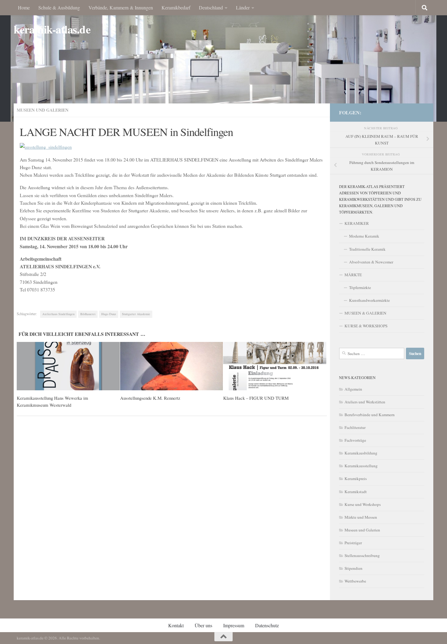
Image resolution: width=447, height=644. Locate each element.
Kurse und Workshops (363, 504)
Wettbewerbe (355, 581)
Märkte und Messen (361, 517)
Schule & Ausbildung (59, 7)
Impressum (233, 625)
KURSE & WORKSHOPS (366, 326)
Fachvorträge (355, 440)
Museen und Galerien (42, 110)
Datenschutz (267, 625)
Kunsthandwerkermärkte (369, 300)
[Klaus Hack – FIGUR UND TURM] (274, 366)
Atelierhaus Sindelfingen (58, 314)
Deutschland (211, 7)
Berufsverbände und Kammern (370, 414)
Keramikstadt (356, 491)
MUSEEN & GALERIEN (365, 313)
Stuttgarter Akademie (136, 314)
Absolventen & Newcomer (371, 262)
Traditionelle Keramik (367, 249)
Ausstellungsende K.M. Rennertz (150, 398)
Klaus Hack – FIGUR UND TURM (256, 398)
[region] (223, 61)
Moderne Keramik (364, 236)
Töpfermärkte (360, 287)
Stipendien (353, 568)
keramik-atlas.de (52, 29)
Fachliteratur (355, 427)
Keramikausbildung (361, 453)
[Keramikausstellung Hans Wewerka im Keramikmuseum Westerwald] (68, 366)
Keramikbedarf (175, 7)
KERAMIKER (357, 223)
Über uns (203, 625)
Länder (243, 7)
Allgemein (353, 389)
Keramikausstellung (361, 465)
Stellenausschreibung (362, 555)
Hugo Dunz (108, 314)
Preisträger (353, 542)
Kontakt (176, 625)
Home (24, 7)
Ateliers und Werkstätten (365, 402)
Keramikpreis (356, 478)
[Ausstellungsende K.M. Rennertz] (171, 366)
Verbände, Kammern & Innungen (120, 7)
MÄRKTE (353, 274)
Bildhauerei (87, 314)
